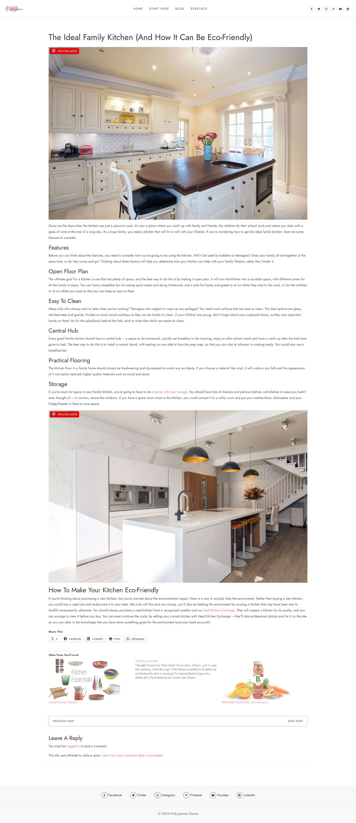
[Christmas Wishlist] (178, 669)
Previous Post (63, 721)
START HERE (159, 9)
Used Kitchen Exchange (219, 610)
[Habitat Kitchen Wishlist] (90, 679)
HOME (138, 9)
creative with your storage (169, 391)
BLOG (179, 9)
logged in (73, 746)
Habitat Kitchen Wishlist (63, 702)
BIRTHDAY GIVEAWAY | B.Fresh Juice (245, 702)
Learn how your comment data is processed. (132, 755)
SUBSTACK (199, 9)
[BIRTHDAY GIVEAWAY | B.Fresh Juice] (263, 679)
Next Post (295, 721)
